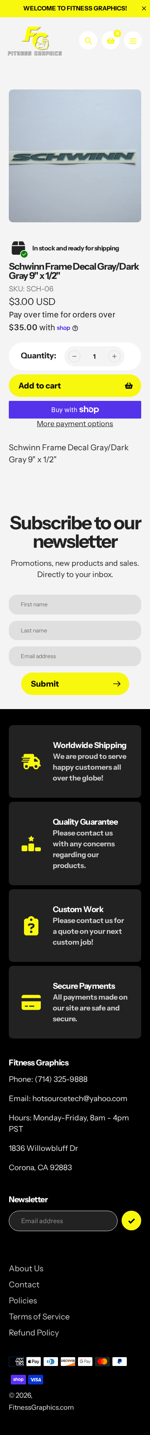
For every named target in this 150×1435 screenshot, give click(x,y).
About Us (26, 1268)
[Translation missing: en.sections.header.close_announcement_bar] (144, 8)
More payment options (75, 423)
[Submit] (131, 1220)
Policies (23, 1300)
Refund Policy (34, 1332)
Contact (24, 1284)
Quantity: (38, 355)
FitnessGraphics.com (41, 1407)
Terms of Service (39, 1316)
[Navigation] (133, 40)
